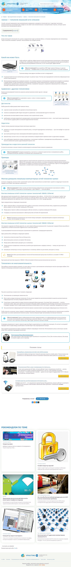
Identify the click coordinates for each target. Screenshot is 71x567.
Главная (4, 16)
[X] (38, 402)
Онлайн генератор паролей (45, 465)
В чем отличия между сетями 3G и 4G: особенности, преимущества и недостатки (61, 103)
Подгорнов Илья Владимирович (22, 335)
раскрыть (15, 30)
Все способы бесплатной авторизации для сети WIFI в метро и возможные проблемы (53, 497)
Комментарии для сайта (9, 548)
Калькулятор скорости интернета (12, 535)
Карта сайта (43, 559)
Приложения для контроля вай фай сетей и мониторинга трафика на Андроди (15, 499)
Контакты (8, 559)
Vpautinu (13, 4)
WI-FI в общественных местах (42, 10)
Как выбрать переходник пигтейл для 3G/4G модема (32, 352)
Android (4, 496)
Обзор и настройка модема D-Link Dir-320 (10, 71)
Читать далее (63, 358)
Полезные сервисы (7, 441)
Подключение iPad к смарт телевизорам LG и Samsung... (34, 367)
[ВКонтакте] (32, 402)
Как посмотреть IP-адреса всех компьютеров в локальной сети (51, 535)
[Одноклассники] (34, 402)
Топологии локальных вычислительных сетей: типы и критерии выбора (10, 172)
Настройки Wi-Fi (29, 9)
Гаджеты (60, 9)
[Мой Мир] (36, 402)
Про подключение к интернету (12, 9)
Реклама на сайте (51, 559)
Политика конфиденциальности (32, 559)
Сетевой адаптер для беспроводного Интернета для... (31, 380)
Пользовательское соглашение (18, 559)
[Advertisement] (35, 416)
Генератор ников (7, 444)
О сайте (3, 559)
